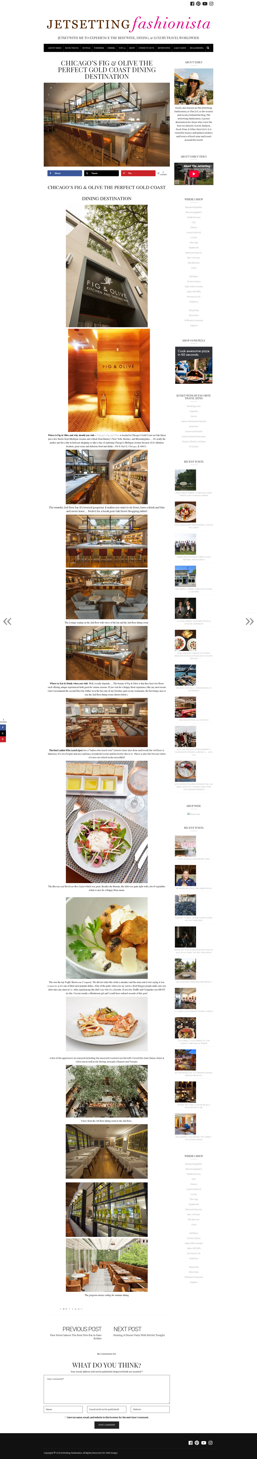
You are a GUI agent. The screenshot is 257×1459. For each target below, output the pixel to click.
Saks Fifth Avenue (194, 286)
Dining (111, 47)
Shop (132, 47)
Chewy (193, 227)
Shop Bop (194, 310)
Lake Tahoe (180, 47)
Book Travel (72, 47)
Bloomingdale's (194, 212)
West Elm (194, 315)
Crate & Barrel (193, 232)
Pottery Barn (193, 281)
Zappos (194, 325)
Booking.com (194, 406)
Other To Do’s (146, 47)
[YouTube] (204, 3)
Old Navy (193, 276)
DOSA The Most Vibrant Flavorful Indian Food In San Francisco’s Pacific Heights (194, 656)
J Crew (194, 237)
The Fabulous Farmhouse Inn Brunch (194, 982)
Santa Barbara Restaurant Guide (194, 859)
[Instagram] (210, 3)
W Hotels (193, 446)
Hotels (86, 47)
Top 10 (122, 47)
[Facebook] (191, 3)
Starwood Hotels (193, 431)
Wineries (99, 47)
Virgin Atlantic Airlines (194, 441)
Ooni (193, 268)
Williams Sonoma (193, 320)
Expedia (194, 411)
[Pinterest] (197, 3)
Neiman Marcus (193, 252)
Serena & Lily (193, 296)
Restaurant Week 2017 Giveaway (194, 720)
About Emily (55, 47)
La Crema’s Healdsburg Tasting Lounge (194, 1011)
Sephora (193, 301)
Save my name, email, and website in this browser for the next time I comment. (108, 1417)
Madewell (194, 247)
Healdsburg (197, 47)
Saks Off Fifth (194, 291)
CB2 (194, 222)
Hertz (194, 416)
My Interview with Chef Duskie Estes (193, 888)
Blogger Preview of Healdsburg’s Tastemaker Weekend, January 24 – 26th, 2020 (194, 752)
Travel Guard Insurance (194, 436)
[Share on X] (3, 733)
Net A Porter (193, 257)
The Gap (194, 242)
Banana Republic (193, 207)
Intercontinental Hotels (193, 421)
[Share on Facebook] (3, 727)
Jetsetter (193, 426)
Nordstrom (194, 262)
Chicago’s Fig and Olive (108, 435)
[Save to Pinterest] (3, 739)
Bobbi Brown (193, 217)
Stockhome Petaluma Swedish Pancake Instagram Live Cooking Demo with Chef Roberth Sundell (194, 787)
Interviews (164, 47)
